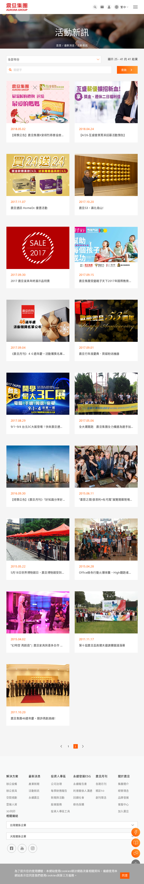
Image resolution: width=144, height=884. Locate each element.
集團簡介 (123, 784)
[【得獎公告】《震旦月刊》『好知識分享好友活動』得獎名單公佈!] (37, 467)
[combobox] (53, 59)
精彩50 (100, 790)
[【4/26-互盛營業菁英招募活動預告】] (106, 102)
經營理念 (123, 790)
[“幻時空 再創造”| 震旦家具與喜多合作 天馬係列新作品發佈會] (37, 612)
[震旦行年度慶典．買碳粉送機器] (106, 321)
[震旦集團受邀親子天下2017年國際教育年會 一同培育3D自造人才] (106, 248)
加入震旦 (123, 811)
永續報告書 (80, 784)
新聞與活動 (57, 797)
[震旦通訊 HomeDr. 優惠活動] (37, 175)
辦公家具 (11, 790)
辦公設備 (11, 784)
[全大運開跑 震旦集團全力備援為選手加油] (106, 394)
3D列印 (10, 811)
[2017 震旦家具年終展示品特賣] (37, 248)
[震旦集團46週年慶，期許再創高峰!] (37, 685)
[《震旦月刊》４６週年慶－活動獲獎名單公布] (37, 321)
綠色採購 (78, 804)
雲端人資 (11, 804)
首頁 (59, 45)
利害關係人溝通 (82, 790)
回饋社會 (78, 797)
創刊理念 (101, 797)
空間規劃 (11, 797)
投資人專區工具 (60, 811)
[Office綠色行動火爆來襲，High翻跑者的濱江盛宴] (106, 539)
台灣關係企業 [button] (18, 825)
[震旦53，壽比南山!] (106, 175)
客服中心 (123, 804)
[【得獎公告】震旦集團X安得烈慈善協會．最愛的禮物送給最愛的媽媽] (37, 102)
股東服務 (56, 804)
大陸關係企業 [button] (18, 836)
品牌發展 (123, 797)
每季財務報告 (59, 790)
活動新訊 (82, 45)
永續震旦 (34, 797)
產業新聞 (34, 784)
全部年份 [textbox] (13, 59)
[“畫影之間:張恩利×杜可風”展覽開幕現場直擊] (106, 467)
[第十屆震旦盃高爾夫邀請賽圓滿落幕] (106, 612)
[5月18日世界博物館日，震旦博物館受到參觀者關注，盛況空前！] (37, 539)
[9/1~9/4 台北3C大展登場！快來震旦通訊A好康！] (37, 394)
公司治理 (56, 784)
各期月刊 (101, 784)
